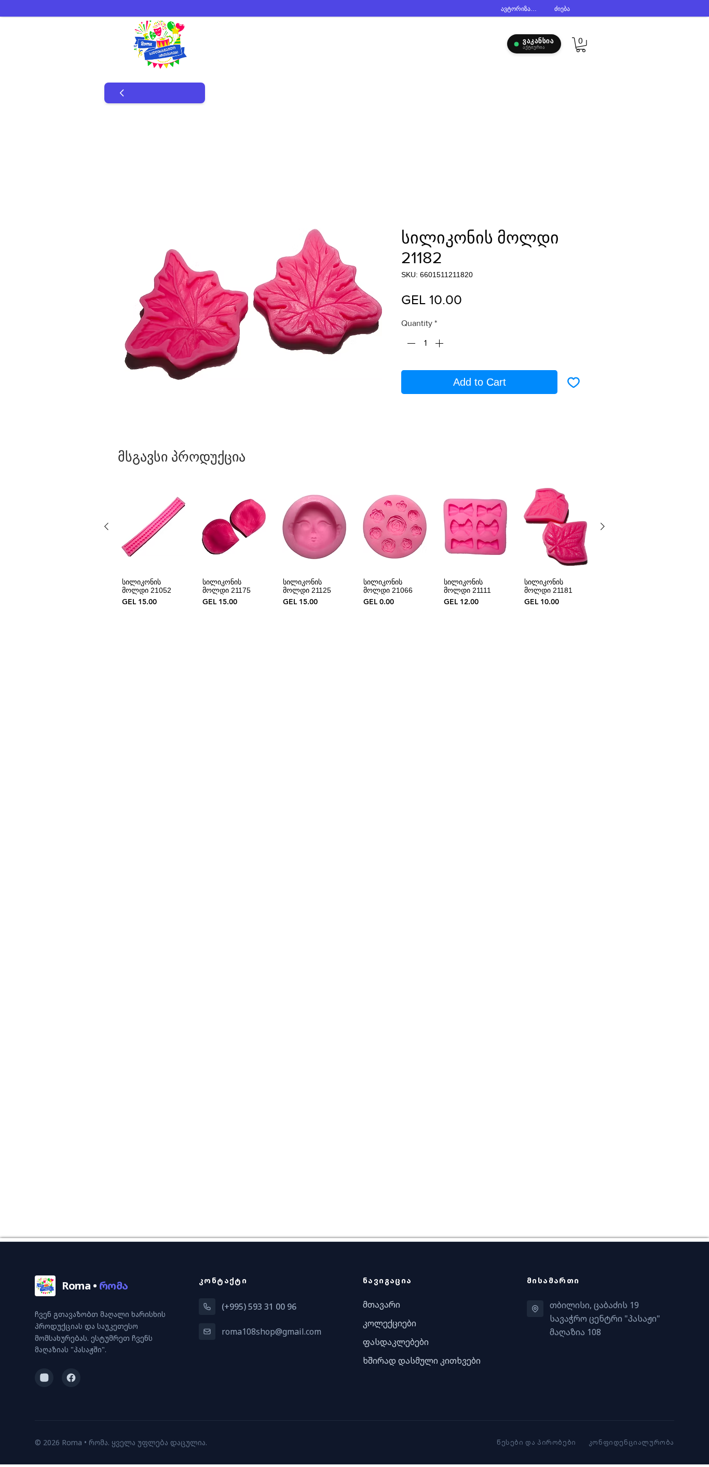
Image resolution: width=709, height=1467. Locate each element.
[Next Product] (602, 526)
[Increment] (440, 343)
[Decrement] (410, 343)
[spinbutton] (425, 343)
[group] (354, 546)
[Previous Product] (106, 526)
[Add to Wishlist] (573, 382)
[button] (581, 44)
